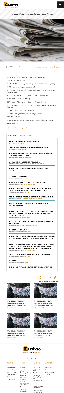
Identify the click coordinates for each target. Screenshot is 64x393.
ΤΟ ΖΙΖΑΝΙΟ (40, 67)
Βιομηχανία (23, 375)
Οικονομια (23, 363)
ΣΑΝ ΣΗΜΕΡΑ (13, 261)
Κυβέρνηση (10, 377)
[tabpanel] (32, 204)
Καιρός (28, 172)
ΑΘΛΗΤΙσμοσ (49, 363)
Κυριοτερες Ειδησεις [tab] (25, 136)
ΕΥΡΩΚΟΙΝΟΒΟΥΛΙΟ (32, 184)
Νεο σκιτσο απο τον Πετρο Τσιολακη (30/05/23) (24, 141)
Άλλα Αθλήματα (49, 372)
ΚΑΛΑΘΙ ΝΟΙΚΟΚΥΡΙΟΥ (32, 207)
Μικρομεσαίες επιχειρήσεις (23, 378)
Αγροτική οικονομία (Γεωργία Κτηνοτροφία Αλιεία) (25, 371)
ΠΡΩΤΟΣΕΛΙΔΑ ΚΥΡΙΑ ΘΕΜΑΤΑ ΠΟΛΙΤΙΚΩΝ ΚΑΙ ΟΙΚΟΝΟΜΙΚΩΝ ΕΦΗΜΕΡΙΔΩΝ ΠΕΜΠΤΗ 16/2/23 (16, 303)
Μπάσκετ (47, 370)
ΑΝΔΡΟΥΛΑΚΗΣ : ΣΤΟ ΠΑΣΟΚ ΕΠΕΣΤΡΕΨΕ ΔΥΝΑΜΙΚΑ (24, 162)
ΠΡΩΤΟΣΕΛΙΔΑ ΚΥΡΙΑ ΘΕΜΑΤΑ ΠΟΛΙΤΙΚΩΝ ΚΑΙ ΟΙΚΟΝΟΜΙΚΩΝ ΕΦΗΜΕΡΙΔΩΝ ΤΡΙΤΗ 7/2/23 (43, 333)
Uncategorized (27, 231)
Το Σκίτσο (22, 143)
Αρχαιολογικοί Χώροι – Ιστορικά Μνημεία (37, 369)
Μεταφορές (23, 391)
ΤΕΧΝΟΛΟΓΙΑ (30, 250)
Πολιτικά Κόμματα (39, 163)
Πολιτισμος (36, 363)
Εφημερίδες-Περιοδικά (56, 67)
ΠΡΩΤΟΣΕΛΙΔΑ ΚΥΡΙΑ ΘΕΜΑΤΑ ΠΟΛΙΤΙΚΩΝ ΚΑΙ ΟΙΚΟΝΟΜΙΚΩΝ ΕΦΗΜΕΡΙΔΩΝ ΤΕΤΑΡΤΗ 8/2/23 (16, 333)
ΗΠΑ (34, 250)
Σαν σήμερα (25, 178)
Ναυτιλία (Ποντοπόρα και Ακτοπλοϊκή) (24, 383)
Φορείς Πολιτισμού (38, 390)
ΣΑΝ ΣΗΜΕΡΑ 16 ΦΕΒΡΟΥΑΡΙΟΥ (18, 230)
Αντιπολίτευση (31, 163)
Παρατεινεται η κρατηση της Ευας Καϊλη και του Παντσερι (27, 182)
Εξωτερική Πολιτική (12, 372)
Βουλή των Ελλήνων (12, 367)
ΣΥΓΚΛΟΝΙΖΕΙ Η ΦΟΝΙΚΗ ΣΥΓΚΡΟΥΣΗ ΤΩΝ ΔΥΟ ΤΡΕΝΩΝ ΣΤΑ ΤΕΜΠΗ (28, 147)
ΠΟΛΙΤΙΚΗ (25, 163)
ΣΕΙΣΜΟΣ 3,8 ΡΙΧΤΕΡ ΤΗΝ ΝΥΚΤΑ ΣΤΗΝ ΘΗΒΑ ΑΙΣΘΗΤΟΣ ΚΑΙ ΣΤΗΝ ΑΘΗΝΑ (30, 255)
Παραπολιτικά (11, 374)
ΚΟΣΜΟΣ (24, 250)
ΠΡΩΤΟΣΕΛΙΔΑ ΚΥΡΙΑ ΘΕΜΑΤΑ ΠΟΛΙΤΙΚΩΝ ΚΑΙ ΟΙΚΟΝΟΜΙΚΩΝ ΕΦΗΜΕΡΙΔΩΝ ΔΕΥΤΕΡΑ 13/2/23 (43, 303)
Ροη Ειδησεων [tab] (12, 136)
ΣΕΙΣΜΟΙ (28, 256)
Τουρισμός (23, 367)
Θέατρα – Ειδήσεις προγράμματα (38, 386)
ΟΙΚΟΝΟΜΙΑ (25, 198)
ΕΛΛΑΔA (24, 172)
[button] (60, 4)
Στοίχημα (47, 374)
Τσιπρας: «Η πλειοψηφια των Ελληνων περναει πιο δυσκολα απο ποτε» (31, 197)
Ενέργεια (22, 387)
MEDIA (47, 67)
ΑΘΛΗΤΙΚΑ (23, 157)
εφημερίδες (13, 128)
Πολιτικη (10, 363)
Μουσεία (35, 373)
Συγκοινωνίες (24, 149)
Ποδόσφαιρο (48, 367)
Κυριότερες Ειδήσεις (23, 128)
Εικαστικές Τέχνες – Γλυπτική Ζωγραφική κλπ (38, 377)
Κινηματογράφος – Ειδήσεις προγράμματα (38, 382)
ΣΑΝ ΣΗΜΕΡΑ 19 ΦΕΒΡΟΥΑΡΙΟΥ (18, 176)
